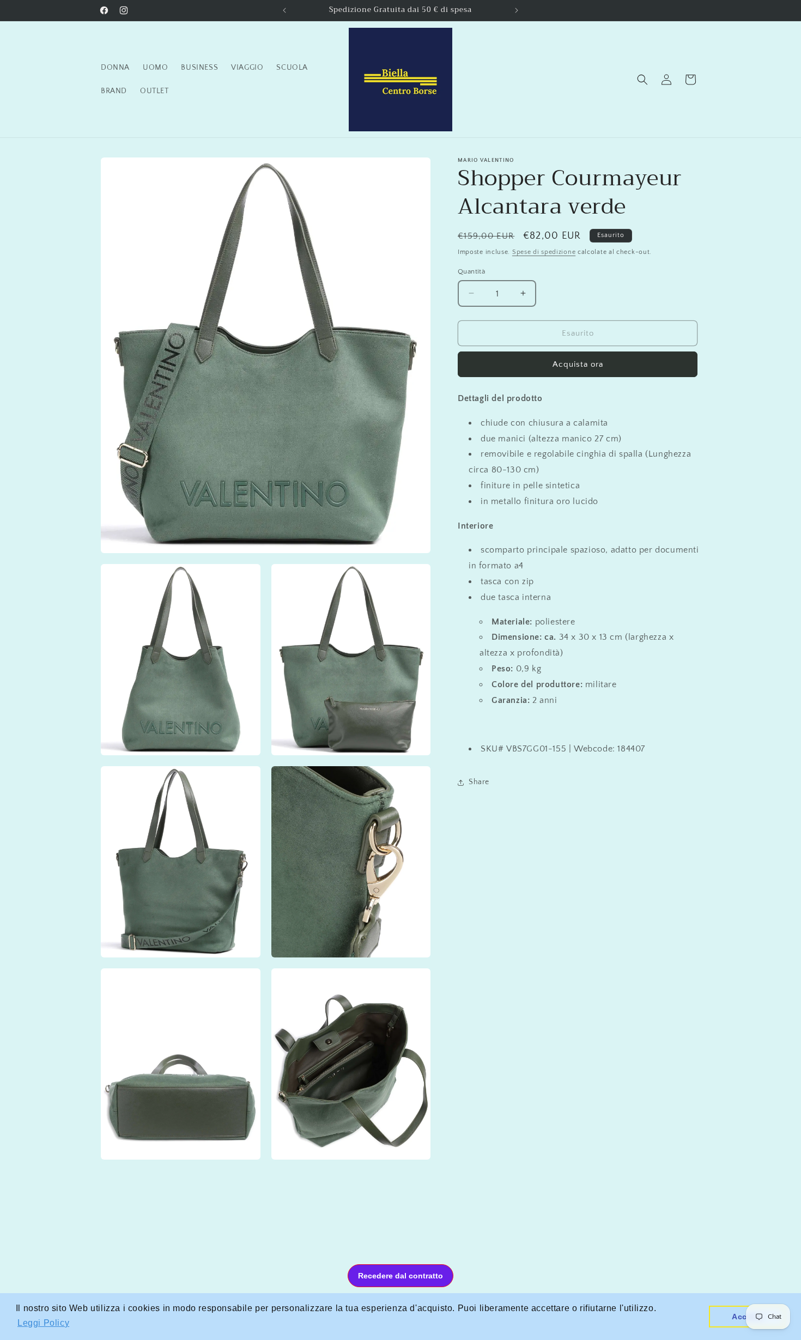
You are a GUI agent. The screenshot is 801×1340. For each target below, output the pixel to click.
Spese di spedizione (543, 252)
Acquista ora (578, 364)
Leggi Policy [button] (43, 1322)
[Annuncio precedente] (284, 10)
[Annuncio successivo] (517, 10)
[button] (642, 80)
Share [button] (479, 782)
